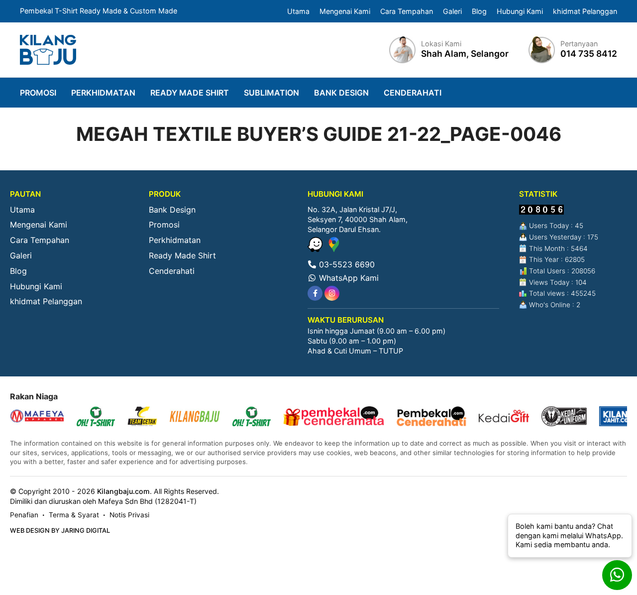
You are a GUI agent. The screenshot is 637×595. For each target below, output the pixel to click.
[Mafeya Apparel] (37, 417)
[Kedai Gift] (504, 417)
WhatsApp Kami (348, 278)
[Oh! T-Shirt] (96, 417)
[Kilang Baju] (48, 50)
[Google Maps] (333, 249)
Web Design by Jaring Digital (60, 530)
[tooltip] (315, 293)
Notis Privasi (129, 515)
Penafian (24, 515)
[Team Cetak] (142, 417)
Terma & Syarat (74, 515)
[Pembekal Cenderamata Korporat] (333, 417)
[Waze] (316, 249)
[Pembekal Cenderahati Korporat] (431, 417)
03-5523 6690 (346, 264)
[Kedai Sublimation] (251, 417)
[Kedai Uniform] (564, 417)
